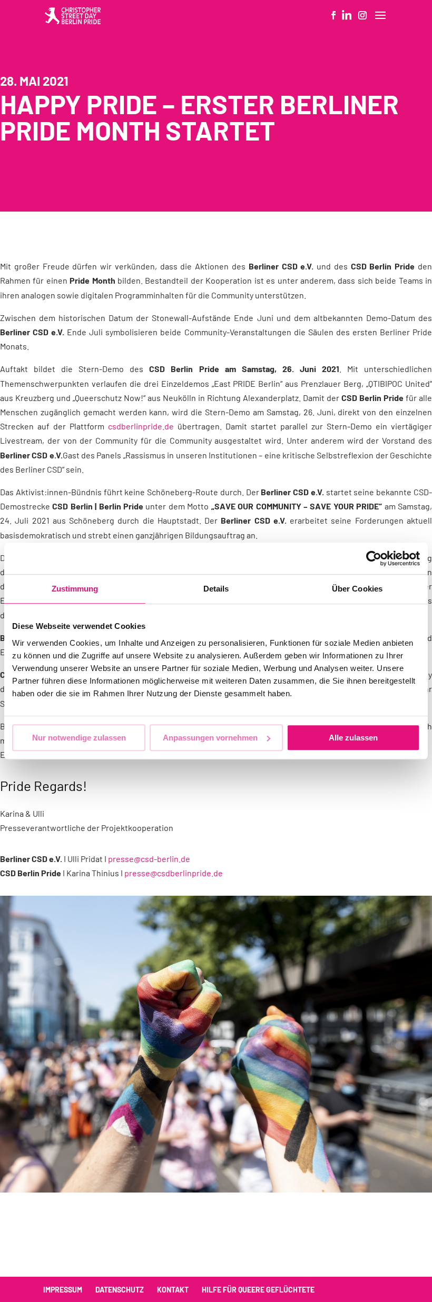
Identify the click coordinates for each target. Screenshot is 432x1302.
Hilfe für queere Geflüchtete (258, 1289)
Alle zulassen (353, 737)
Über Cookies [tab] (357, 588)
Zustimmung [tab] (75, 588)
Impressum (62, 1289)
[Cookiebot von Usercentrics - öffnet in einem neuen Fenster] (374, 558)
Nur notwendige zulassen (79, 737)
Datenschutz (119, 1289)
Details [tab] (216, 588)
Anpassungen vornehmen (210, 737)
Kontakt (173, 1289)
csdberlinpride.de (141, 426)
